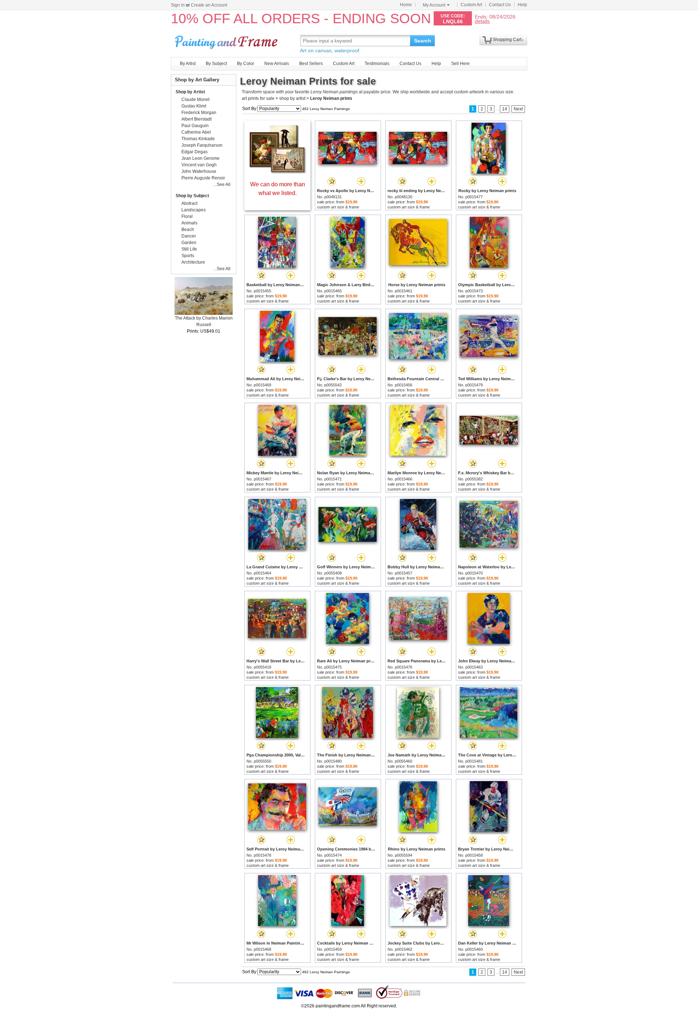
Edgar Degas (194, 151)
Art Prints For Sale (227, 40)
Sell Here (460, 63)
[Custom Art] (277, 172)
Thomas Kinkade (198, 138)
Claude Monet (195, 99)
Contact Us (500, 4)
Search (422, 41)
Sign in (178, 5)
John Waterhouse (198, 171)
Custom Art (471, 4)
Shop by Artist (190, 91)
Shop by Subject (192, 195)
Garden (188, 242)
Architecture (193, 262)
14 (504, 108)
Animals (189, 223)
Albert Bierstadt (196, 119)
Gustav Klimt (193, 106)
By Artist (188, 63)
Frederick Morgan (198, 112)
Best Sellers (311, 63)
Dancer (188, 236)
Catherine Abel (196, 132)
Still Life (189, 249)
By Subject (216, 63)
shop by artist (292, 98)
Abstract (189, 203)
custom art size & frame (338, 207)
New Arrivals (276, 63)
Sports (187, 255)
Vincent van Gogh (199, 164)
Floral (187, 216)
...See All (221, 184)
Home (406, 4)
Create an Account (209, 5)
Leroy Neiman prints (331, 98)
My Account (434, 5)
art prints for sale (258, 98)
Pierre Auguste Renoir (203, 177)
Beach (187, 229)
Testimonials (377, 63)
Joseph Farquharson (201, 145)
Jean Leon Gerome (200, 158)
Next (518, 108)
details (482, 21)
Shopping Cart (507, 39)
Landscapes (193, 209)
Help (522, 4)
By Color (245, 63)
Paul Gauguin (195, 125)
